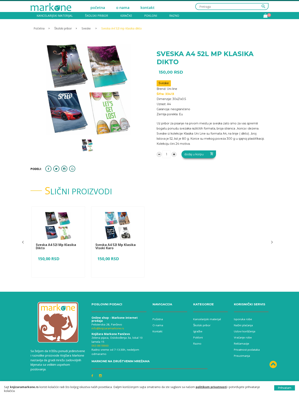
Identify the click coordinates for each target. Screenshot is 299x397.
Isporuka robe (243, 319)
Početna (39, 28)
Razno (174, 15)
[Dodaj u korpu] (58, 278)
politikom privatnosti (211, 387)
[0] (265, 16)
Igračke (126, 15)
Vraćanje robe (243, 337)
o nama (123, 7)
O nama (158, 325)
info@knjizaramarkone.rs (108, 328)
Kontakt (157, 331)
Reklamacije (241, 343)
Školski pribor (96, 15)
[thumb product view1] (87, 145)
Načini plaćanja (243, 325)
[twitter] (56, 169)
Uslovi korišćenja (244, 331)
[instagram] (64, 169)
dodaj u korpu (194, 154)
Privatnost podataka (247, 349)
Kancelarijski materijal (55, 15)
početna (98, 7)
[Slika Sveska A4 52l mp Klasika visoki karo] (118, 226)
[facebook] (48, 169)
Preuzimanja (242, 356)
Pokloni (150, 15)
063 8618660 (100, 345)
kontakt (148, 7)
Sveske (87, 28)
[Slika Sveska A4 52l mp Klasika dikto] (58, 226)
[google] (72, 169)
